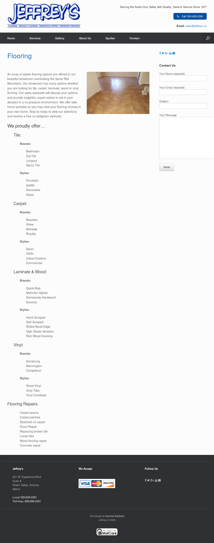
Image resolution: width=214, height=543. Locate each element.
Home (11, 38)
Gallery (59, 38)
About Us (85, 38)
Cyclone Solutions (114, 516)
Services (35, 38)
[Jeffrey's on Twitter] (163, 53)
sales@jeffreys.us (196, 26)
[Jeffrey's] (43, 16)
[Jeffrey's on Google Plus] (167, 53)
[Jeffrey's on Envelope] (173, 53)
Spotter (110, 38)
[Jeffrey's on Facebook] (160, 53)
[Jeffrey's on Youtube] (170, 53)
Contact (134, 38)
